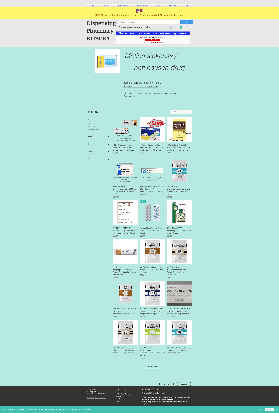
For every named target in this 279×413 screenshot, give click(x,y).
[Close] (276, 409)
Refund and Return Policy (97, 394)
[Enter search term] (186, 22)
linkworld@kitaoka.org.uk (154, 393)
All (89, 124)
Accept (269, 409)
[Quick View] (125, 129)
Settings (259, 409)
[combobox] (181, 112)
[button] (106, 5)
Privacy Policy (86, 409)
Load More (152, 366)
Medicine (91, 126)
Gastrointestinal (93, 129)
